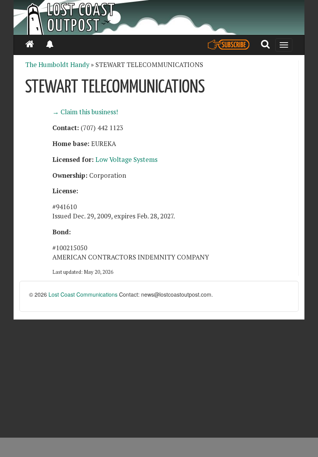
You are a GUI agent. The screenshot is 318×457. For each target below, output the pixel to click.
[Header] (159, 17)
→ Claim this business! (85, 112)
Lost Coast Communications (83, 294)
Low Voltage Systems (126, 159)
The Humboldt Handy (57, 64)
